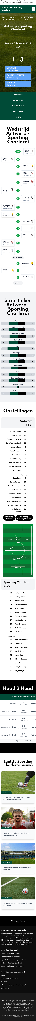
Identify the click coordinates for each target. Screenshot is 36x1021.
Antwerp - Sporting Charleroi (17, 19)
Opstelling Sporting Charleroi (24, 518)
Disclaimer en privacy (9, 978)
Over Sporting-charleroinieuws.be (14, 985)
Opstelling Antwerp (9, 518)
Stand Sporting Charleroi (10, 956)
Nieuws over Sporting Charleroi (11, 9)
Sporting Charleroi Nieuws (11, 953)
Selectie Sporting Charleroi (11, 963)
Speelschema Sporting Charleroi (13, 960)
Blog (3, 975)
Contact (4, 982)
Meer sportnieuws (18, 921)
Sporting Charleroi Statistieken (12, 966)
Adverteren (5, 988)
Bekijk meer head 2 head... (23, 741)
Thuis (3, 17)
